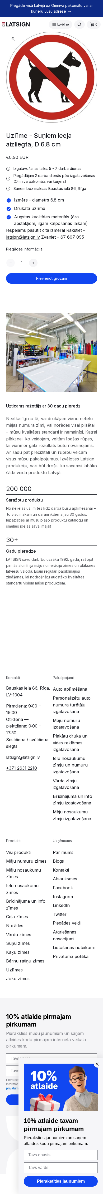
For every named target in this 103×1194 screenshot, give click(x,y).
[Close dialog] (97, 1064)
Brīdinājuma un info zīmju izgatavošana (72, 800)
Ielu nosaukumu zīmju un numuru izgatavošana (70, 765)
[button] (60, 24)
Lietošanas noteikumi (74, 947)
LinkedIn (61, 905)
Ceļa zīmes (17, 916)
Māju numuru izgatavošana (66, 724)
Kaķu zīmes (18, 952)
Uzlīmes (14, 969)
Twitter (60, 914)
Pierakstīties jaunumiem (61, 1181)
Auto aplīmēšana (70, 689)
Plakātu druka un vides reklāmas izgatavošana (70, 742)
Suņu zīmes (18, 943)
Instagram (63, 896)
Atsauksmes (65, 878)
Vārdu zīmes (18, 934)
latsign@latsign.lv (23, 237)
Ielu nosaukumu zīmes (22, 889)
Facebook (63, 887)
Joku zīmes (18, 978)
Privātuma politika (70, 956)
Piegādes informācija (24, 249)
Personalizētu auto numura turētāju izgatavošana (72, 704)
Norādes (14, 925)
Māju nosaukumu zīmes (23, 873)
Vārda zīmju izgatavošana (66, 784)
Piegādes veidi (67, 923)
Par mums (63, 852)
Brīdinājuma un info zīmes (25, 904)
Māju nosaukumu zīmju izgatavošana (72, 815)
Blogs (58, 861)
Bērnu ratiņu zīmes (25, 961)
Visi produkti (18, 852)
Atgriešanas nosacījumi (64, 935)
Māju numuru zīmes (26, 861)
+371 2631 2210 (21, 768)
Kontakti (61, 870)
